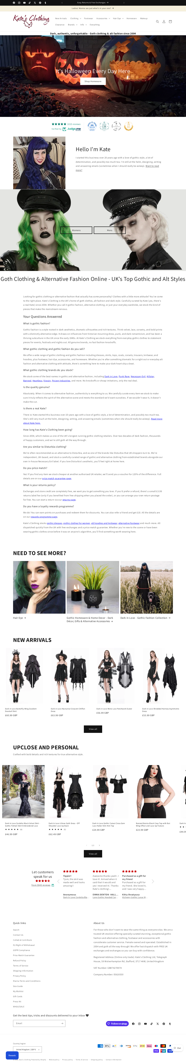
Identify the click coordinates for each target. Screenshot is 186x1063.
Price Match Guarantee (23, 955)
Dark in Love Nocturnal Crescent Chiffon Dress (68, 710)
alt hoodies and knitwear (104, 523)
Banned (27, 380)
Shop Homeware (93, 81)
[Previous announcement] (62, 3)
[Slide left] (86, 845)
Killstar (150, 376)
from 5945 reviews (41, 885)
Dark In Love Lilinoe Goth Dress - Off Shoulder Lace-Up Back (64, 824)
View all (93, 729)
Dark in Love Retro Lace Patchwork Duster (114, 709)
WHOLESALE (18, 1006)
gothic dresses (54, 523)
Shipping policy (97, 1060)
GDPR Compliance (21, 950)
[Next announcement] (124, 3)
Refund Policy (19, 960)
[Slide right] (99, 845)
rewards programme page (44, 516)
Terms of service (82, 1060)
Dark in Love (110, 376)
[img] (42, 881)
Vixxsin (47, 380)
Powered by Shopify (38, 1060)
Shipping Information (23, 970)
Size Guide (18, 986)
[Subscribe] (62, 1023)
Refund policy (54, 1060)
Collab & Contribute (22, 940)
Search (16, 929)
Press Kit (17, 1001)
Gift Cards (17, 996)
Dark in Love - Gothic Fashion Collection (143, 617)
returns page (69, 499)
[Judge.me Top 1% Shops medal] (128, 126)
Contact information (113, 1060)
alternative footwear (129, 523)
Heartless (37, 380)
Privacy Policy (19, 976)
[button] (75, 18)
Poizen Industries (61, 380)
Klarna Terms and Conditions (26, 981)
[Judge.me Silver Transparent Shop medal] (116, 126)
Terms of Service (20, 965)
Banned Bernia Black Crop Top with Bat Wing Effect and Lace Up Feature (153, 824)
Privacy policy (67, 1060)
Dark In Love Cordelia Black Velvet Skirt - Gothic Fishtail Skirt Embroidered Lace (22, 824)
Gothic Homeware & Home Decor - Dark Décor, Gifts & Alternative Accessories (90, 619)
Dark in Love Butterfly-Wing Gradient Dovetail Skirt (21, 710)
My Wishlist (18, 991)
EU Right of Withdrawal (24, 945)
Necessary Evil (138, 376)
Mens (109, 230)
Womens (76, 230)
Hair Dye (18, 617)
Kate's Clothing (25, 1060)
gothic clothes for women (76, 523)
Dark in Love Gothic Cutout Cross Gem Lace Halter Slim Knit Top (108, 824)
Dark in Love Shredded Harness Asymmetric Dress (160, 710)
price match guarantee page (56, 478)
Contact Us (18, 935)
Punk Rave (124, 376)
